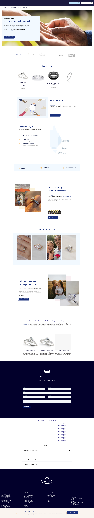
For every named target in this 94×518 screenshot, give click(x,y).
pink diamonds (13, 30)
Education (25, 7)
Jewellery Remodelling (51, 495)
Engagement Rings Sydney (5, 495)
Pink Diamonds (50, 496)
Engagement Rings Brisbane (5, 496)
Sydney (27, 26)
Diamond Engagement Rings (42, 323)
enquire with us (72, 512)
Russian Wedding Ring (4, 507)
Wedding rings (13, 7)
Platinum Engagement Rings (5, 502)
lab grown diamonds (20, 30)
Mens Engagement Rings (4, 505)
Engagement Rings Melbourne (5, 497)
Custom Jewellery (50, 492)
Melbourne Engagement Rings (75, 504)
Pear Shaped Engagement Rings (30, 350)
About (32, 7)
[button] (1, 7)
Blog (29, 7)
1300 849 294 (73, 499)
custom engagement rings (21, 26)
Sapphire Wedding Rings (28, 502)
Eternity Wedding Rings (28, 500)
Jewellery (19, 7)
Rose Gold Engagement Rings (47, 350)
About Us (25, 505)
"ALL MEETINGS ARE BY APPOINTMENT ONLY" (47, 489)
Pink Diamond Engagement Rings (63, 350)
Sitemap (48, 501)
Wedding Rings (26, 492)
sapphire (16, 30)
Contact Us (26, 506)
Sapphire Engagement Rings (5, 500)
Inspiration (49, 497)
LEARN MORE (23, 88)
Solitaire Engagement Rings (5, 506)
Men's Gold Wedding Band (28, 497)
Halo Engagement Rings (4, 501)
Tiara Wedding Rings (27, 496)
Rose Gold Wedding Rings (28, 501)
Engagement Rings (6, 7)
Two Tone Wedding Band (28, 495)
